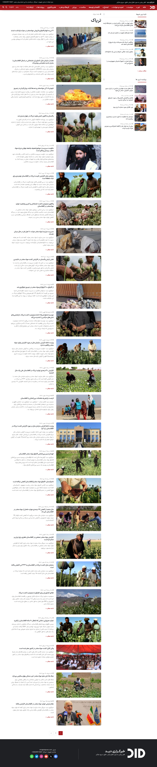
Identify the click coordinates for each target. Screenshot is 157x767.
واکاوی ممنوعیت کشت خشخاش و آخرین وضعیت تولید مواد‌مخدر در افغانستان (35, 205)
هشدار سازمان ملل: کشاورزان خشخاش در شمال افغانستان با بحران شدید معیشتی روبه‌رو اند (33, 61)
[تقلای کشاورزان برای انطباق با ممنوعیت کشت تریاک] (78, 601)
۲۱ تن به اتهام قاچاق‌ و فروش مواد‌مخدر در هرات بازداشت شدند (32, 30)
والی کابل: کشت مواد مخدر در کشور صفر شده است (36, 648)
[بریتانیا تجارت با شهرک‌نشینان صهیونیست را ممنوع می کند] (140, 62)
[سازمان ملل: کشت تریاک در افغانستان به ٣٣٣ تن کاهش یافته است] (78, 574)
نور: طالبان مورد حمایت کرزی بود (123, 107)
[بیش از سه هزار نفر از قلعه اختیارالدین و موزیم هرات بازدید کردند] (140, 127)
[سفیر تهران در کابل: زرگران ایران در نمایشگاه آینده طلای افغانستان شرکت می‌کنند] (140, 24)
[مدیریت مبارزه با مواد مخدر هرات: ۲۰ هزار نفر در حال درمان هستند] (78, 240)
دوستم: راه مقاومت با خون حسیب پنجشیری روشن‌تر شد (119, 118)
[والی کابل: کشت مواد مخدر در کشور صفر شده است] (78, 657)
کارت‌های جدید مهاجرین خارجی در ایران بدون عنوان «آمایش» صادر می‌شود (119, 90)
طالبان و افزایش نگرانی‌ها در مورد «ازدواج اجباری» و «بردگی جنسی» (120, 99)
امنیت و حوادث (118, 7)
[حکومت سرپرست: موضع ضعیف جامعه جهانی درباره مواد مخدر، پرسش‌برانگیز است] (78, 157)
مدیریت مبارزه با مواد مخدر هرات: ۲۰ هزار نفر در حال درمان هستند (34, 232)
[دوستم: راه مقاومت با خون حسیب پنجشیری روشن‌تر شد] (140, 117)
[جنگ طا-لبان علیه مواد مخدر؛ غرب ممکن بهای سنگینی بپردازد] (78, 685)
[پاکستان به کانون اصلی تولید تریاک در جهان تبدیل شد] (78, 127)
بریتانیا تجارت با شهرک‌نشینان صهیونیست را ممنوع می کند (120, 62)
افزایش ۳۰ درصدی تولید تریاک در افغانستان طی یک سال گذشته (34, 371)
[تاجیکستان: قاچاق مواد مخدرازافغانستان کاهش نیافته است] (78, 490)
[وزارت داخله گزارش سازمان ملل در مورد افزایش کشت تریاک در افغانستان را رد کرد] (78, 435)
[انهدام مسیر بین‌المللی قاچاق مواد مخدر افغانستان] (78, 462)
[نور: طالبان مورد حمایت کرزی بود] (140, 108)
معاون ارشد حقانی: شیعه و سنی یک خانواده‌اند (119, 52)
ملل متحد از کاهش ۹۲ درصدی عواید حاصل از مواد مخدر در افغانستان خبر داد (34, 510)
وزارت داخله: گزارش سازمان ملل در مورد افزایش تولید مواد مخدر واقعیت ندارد (34, 343)
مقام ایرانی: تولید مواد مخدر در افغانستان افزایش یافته (35, 704)
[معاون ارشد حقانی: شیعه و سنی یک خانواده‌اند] (140, 52)
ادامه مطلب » (50, 46)
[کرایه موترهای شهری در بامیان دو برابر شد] (140, 33)
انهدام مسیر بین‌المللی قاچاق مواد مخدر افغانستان (36, 454)
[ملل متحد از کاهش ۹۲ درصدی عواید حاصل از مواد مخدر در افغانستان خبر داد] (78, 518)
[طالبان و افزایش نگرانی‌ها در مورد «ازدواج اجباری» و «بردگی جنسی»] (140, 99)
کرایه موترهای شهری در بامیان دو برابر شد (120, 33)
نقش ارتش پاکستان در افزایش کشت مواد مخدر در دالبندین (33, 259)
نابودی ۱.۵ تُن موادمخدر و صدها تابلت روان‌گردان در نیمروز (34, 88)
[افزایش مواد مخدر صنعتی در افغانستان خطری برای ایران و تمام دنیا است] (78, 546)
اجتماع (106, 7)
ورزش (74, 7)
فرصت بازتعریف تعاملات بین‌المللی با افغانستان (37, 398)
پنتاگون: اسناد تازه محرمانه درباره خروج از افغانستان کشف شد (120, 43)
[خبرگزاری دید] (152, 7)
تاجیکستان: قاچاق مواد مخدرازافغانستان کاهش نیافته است (33, 481)
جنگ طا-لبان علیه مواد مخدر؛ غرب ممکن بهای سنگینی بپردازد (33, 676)
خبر (138, 7)
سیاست (130, 7)
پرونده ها (41, 7)
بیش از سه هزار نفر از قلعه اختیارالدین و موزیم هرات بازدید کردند (119, 127)
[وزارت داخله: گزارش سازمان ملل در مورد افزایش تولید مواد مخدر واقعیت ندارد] (78, 351)
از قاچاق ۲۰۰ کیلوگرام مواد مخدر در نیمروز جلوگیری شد (35, 287)
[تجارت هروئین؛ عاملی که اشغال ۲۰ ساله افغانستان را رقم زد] (78, 629)
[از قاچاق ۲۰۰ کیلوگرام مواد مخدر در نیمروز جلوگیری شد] (78, 296)
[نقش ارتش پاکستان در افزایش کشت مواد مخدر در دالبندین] (78, 268)
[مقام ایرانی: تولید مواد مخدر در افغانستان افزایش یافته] (78, 712)
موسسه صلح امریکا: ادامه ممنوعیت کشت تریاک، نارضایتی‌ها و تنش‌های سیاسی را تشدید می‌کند (32, 316)
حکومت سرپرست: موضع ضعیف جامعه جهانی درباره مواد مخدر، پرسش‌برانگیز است (34, 149)
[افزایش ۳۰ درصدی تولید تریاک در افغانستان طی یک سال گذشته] (78, 379)
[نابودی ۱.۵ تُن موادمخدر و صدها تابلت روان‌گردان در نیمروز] (78, 97)
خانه (144, 7)
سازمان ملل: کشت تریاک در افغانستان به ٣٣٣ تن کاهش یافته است (32, 566)
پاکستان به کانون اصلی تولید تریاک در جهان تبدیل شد (36, 116)
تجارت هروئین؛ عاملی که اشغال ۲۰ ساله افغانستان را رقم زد (34, 620)
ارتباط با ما (29, 7)
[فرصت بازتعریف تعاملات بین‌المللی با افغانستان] (78, 407)
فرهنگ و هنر (64, 7)
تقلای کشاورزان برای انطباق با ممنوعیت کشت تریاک (36, 593)
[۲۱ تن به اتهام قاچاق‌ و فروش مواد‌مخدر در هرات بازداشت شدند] (78, 40)
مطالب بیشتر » (142, 71)
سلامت (83, 7)
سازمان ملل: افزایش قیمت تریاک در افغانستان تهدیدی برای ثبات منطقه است (33, 177)
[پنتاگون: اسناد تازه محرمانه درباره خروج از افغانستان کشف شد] (140, 43)
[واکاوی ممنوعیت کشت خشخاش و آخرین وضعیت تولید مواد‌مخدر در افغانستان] (78, 212)
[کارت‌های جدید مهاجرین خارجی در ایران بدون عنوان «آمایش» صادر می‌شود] (140, 89)
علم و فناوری (51, 7)
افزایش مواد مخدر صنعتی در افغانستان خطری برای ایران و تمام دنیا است (34, 538)
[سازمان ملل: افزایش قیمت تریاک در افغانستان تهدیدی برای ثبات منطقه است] (78, 185)
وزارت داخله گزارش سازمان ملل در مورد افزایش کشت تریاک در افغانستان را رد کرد (33, 427)
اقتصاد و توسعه (94, 7)
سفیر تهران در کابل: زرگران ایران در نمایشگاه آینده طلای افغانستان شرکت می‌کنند (118, 24)
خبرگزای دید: (150, 2)
